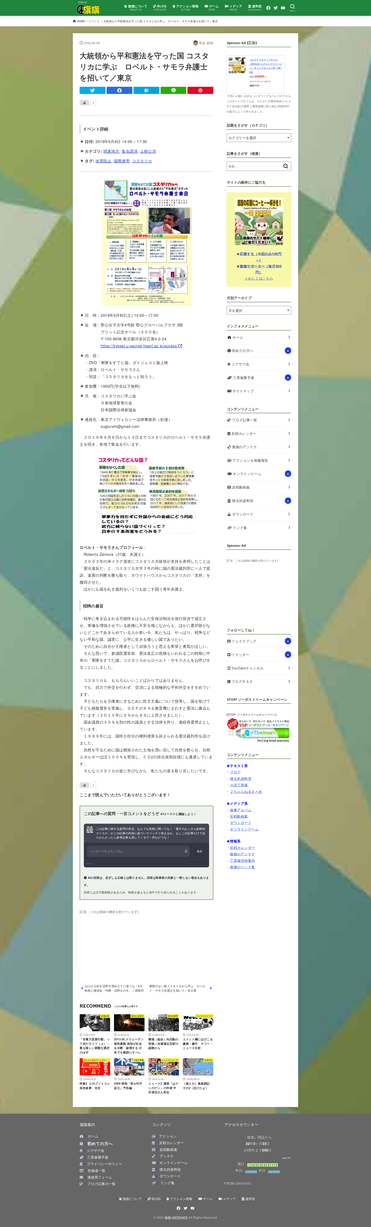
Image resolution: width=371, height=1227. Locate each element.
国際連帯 (122, 160)
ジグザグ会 (240, 364)
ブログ (235, 772)
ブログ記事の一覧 (101, 1183)
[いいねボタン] (84, 103)
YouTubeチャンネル (247, 668)
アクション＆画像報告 (249, 460)
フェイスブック (244, 641)
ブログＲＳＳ (242, 681)
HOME (81, 21)
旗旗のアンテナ (244, 446)
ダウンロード (242, 514)
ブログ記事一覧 (244, 419)
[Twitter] (276, 8)
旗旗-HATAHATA (176, 1217)
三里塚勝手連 (243, 377)
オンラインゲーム (246, 473)
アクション (168, 1136)
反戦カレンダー (244, 433)
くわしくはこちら (259, 278)
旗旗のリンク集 (242, 866)
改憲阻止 (103, 160)
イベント (94, 21)
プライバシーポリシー (104, 1163)
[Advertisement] (146, 942)
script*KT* (286, 1158)
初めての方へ (242, 350)
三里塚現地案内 (242, 860)
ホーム (237, 337)
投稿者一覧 (97, 1170)
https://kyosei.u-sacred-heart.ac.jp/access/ (139, 345)
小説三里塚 (239, 785)
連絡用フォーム (99, 1177)
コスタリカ (142, 160)
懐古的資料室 (242, 500)
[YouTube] (283, 8)
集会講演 (130, 151)
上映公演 (148, 151)
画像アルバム (240, 809)
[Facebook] (268, 8)
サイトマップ (242, 390)
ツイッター (240, 654)
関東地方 (111, 151)
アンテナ (166, 1156)
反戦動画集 (240, 487)
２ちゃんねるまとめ (246, 791)
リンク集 (239, 527)
